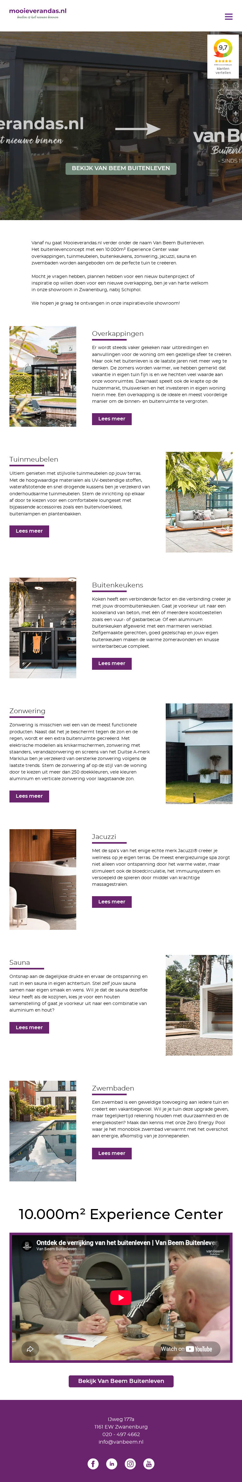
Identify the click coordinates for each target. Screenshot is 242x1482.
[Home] (37, 13)
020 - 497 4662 (121, 1434)
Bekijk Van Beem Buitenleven (121, 168)
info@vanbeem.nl (121, 1442)
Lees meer (111, 418)
